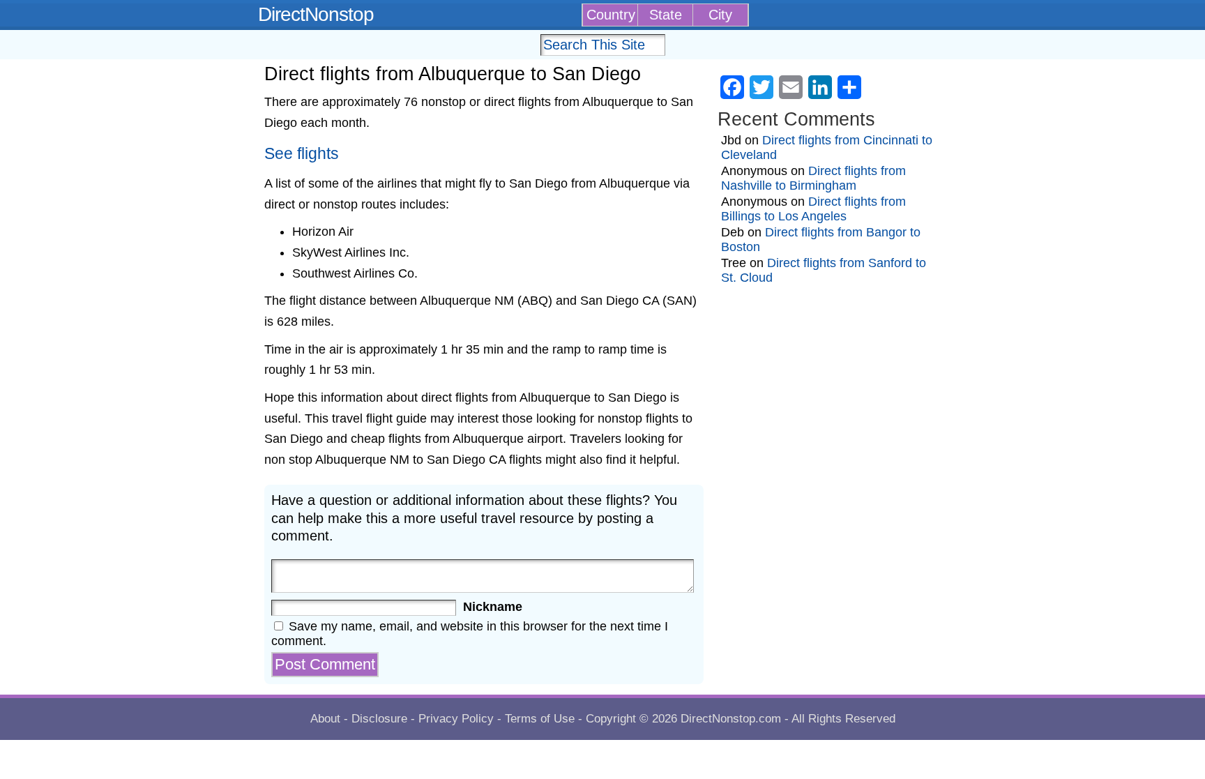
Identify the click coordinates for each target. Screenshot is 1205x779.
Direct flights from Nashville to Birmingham (813, 178)
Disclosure (379, 718)
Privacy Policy (456, 718)
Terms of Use (540, 718)
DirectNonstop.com (731, 718)
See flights (301, 153)
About (325, 718)
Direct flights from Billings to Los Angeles (813, 209)
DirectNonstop (316, 14)
